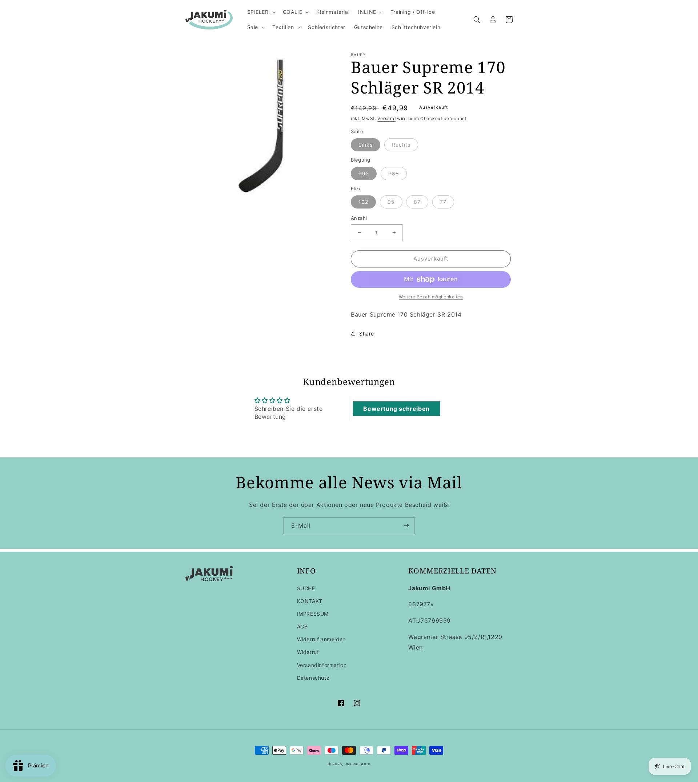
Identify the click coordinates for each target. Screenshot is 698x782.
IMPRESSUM (313, 614)
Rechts (401, 145)
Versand (386, 118)
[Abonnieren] (406, 525)
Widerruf (308, 652)
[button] (260, 12)
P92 (363, 173)
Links (365, 145)
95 (391, 202)
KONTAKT (309, 601)
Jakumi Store (357, 764)
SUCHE (306, 588)
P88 (393, 173)
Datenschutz (313, 678)
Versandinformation (322, 665)
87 (417, 202)
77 (443, 202)
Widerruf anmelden (321, 639)
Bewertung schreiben (396, 408)
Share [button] (366, 333)
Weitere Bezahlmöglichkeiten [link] (431, 296)
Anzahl (359, 218)
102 (363, 202)
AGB (302, 626)
